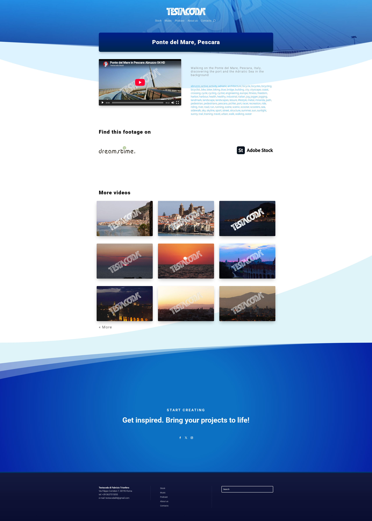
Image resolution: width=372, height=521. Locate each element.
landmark (196, 100)
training (208, 113)
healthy (221, 96)
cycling (212, 93)
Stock (158, 20)
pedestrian (197, 103)
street (225, 110)
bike (203, 89)
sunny (194, 113)
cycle (204, 93)
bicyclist (195, 89)
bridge (230, 89)
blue (223, 89)
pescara (222, 103)
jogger (254, 96)
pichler (232, 103)
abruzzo (195, 86)
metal (251, 100)
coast (265, 89)
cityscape (255, 89)
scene (228, 106)
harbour (203, 96)
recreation (255, 103)
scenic (236, 106)
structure (235, 110)
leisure (233, 100)
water (248, 113)
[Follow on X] (186, 437)
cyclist (221, 93)
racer (245, 103)
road (206, 106)
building (239, 89)
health (212, 96)
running (219, 106)
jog (248, 96)
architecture (234, 86)
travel (217, 113)
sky (204, 110)
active (204, 86)
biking (216, 89)
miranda (260, 100)
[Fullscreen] (177, 102)
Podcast (179, 20)
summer (246, 110)
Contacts (206, 20)
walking (239, 113)
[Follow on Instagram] (191, 437)
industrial (232, 96)
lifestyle (242, 100)
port (239, 103)
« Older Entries (113, 327)
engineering (232, 93)
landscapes (222, 100)
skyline (210, 110)
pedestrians (210, 103)
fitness (252, 93)
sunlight (261, 110)
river (200, 106)
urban (224, 113)
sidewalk (196, 110)
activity (213, 86)
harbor (194, 96)
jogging (263, 96)
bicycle (246, 86)
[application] (140, 82)
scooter (245, 106)
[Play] (102, 102)
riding (194, 106)
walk (231, 113)
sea (263, 106)
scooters (255, 106)
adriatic (222, 86)
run (212, 106)
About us (193, 20)
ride (264, 103)
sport (218, 110)
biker (209, 89)
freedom (262, 93)
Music (168, 20)
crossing (196, 93)
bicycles (255, 86)
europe (244, 93)
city (247, 89)
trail (201, 113)
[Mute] (172, 102)
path (268, 100)
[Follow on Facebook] (180, 437)
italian (241, 96)
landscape (208, 100)
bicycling (266, 86)
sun (254, 110)
